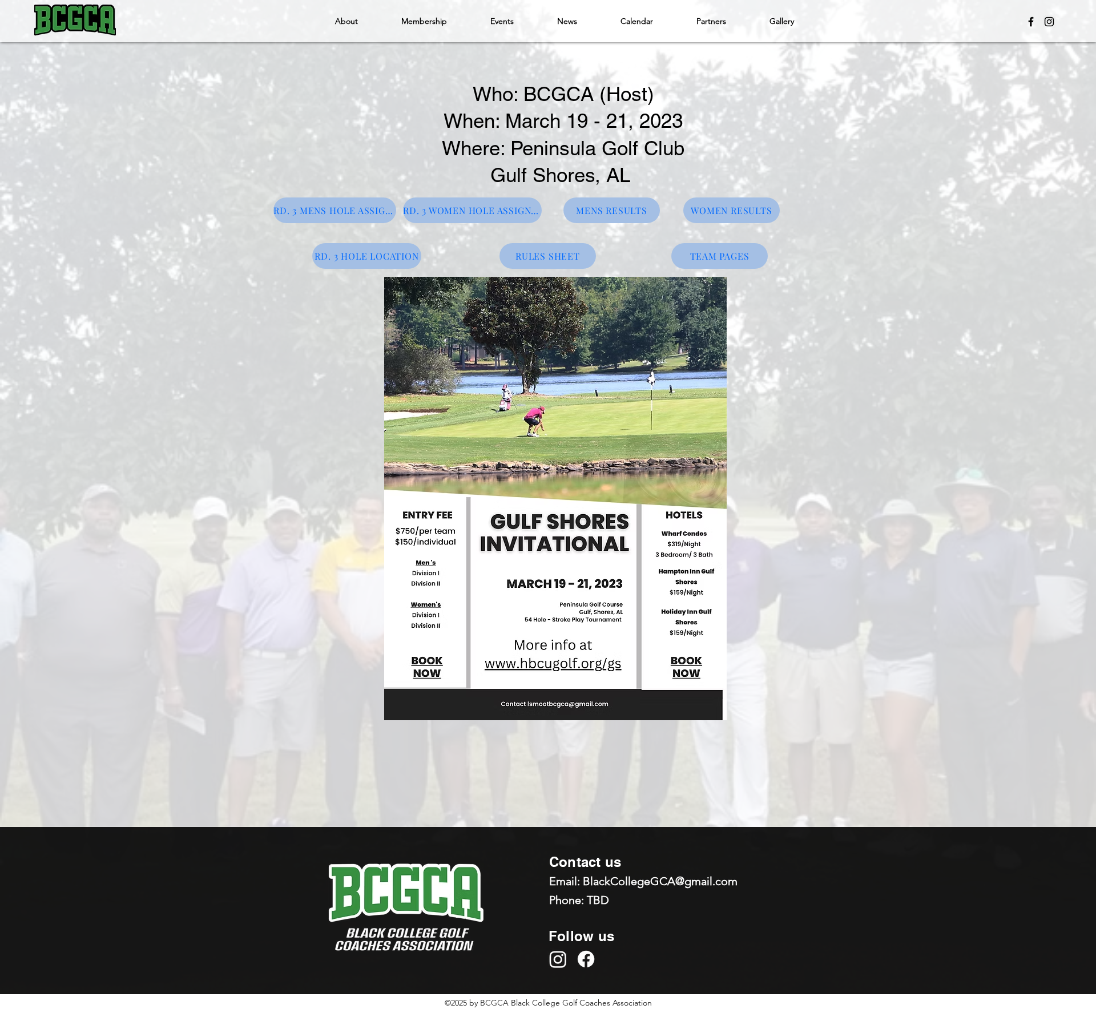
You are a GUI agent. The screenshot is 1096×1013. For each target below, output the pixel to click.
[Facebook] (1031, 21)
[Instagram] (1049, 21)
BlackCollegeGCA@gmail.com (660, 881)
